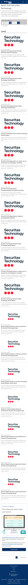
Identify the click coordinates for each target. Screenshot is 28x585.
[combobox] (14, 23)
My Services (13, 571)
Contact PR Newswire (14, 566)
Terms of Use (4, 579)
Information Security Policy (20, 579)
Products (13, 567)
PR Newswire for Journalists (11, 537)
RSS (14, 581)
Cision (16, 583)
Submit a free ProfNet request (9, 544)
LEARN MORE (14, 549)
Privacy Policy (11, 579)
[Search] (26, 2)
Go (18, 23)
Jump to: (7, 20)
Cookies (18, 581)
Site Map (10, 581)
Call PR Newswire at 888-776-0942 (14, 575)
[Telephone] (23, 2)
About (14, 569)
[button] (10, 23)
